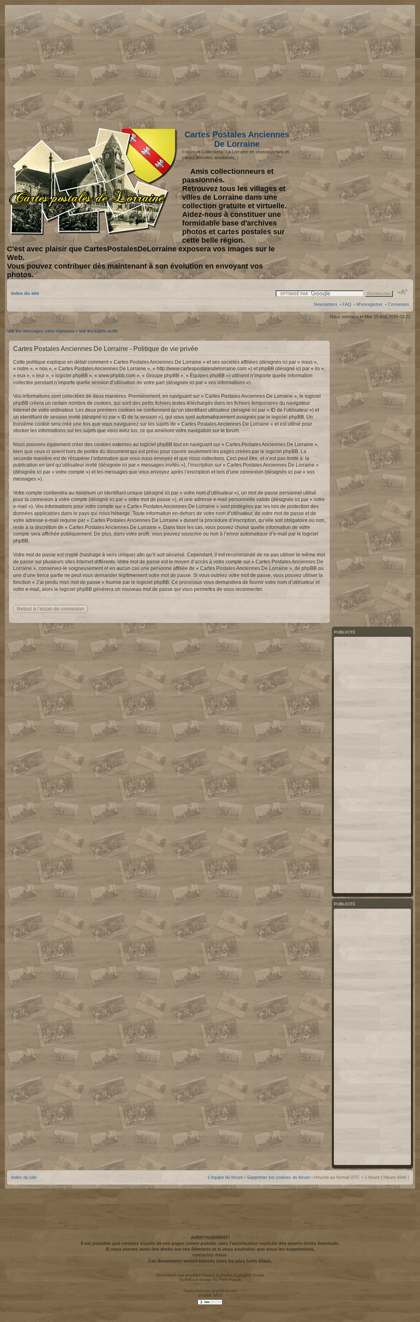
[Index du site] (94, 181)
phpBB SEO (210, 1295)
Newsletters (326, 304)
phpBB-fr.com (224, 1290)
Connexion (398, 304)
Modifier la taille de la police (403, 292)
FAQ (347, 304)
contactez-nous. (210, 1254)
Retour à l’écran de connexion (50, 609)
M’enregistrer (369, 304)
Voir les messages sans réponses (41, 330)
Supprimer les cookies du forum (278, 1177)
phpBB (192, 1275)
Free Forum (230, 1279)
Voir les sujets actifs (98, 330)
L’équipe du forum (225, 1177)
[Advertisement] (344, 64)
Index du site (25, 293)
